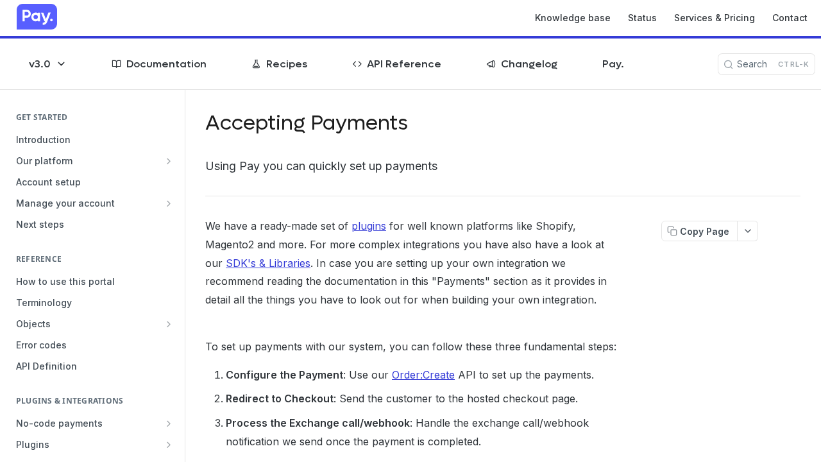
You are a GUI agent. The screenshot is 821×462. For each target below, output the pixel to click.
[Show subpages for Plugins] (169, 445)
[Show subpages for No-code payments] (169, 423)
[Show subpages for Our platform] (169, 161)
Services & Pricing (714, 17)
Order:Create (423, 374)
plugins (368, 225)
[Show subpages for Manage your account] (169, 203)
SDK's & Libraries (268, 263)
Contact (790, 17)
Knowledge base (573, 17)
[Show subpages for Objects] (169, 324)
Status (642, 17)
